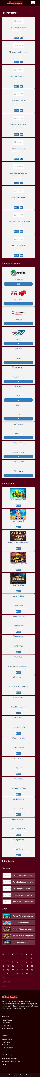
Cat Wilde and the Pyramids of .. (18, 666)
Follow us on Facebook (9, 1058)
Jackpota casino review (18, 28)
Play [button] (21, 37)
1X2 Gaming (18, 280)
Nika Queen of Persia (18, 788)
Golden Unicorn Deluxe (18, 829)
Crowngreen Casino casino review (18, 221)
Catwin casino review (18, 100)
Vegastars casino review (18, 173)
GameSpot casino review (18, 76)
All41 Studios (18, 471)
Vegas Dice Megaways (18, 707)
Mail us (4, 1064)
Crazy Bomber (18, 626)
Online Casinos (7, 1020)
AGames (18, 396)
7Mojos (18, 358)
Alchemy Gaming (18, 452)
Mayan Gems (18, 605)
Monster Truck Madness (18, 564)
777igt (18, 339)
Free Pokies (6, 1023)
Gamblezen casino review (18, 124)
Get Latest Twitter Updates (11, 1061)
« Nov (4, 986)
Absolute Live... (18, 377)
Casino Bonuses (7, 1028)
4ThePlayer (18, 319)
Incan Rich (18, 768)
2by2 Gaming (18, 299)
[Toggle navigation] (33, 2)
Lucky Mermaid (18, 521)
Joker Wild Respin (18, 727)
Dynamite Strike (18, 585)
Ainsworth (18, 433)
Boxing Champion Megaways (18, 542)
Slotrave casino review (18, 245)
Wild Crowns (18, 808)
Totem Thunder (18, 747)
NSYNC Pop (18, 646)
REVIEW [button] (16, 37)
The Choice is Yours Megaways (18, 686)
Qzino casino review (18, 197)
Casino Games (7, 1025)
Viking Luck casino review (18, 52)
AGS (18, 414)
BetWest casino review (18, 149)
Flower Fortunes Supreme (18, 500)
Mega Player (18, 849)
